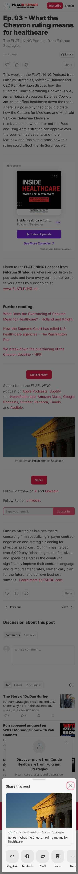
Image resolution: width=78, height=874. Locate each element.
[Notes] (57, 856)
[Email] (42, 856)
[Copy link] (12, 856)
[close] (70, 785)
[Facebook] (27, 856)
